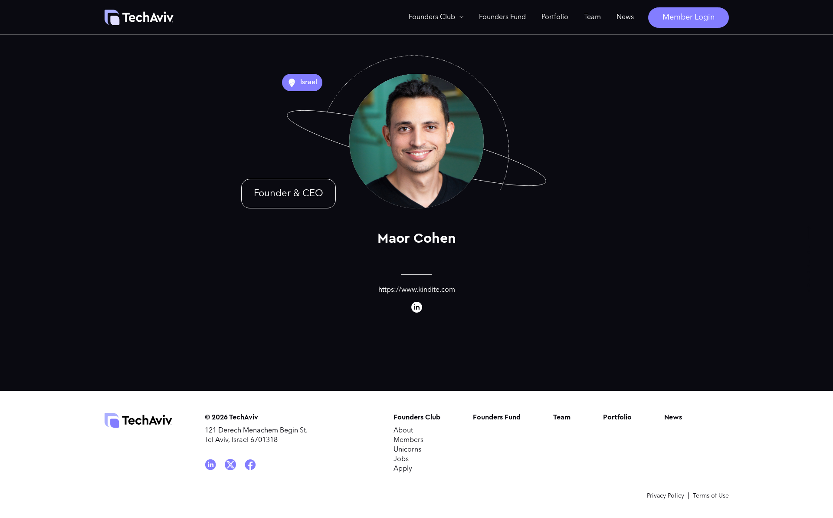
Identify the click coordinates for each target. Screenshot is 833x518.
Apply (403, 468)
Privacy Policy (665, 496)
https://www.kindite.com (416, 290)
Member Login (688, 17)
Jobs (401, 459)
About (403, 430)
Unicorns (407, 449)
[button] (436, 17)
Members (408, 440)
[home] (139, 17)
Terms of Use (711, 496)
